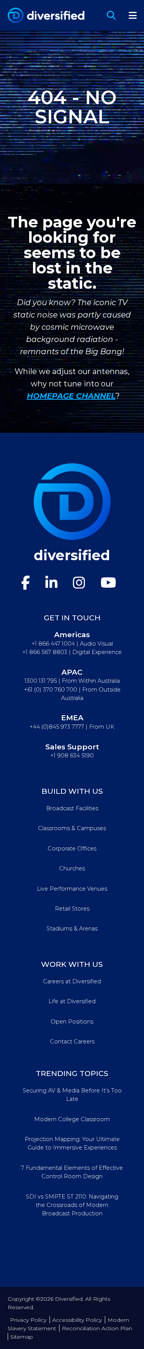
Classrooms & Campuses (72, 828)
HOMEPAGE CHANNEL (71, 396)
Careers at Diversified (72, 981)
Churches (72, 868)
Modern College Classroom (72, 1119)
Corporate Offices (72, 848)
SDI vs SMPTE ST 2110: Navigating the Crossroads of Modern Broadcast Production (72, 1205)
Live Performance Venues (72, 888)
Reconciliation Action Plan (97, 1328)
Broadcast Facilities (72, 808)
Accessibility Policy (77, 1319)
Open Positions (72, 1021)
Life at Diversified (72, 1001)
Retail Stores (72, 908)
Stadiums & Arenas (72, 928)
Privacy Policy (28, 1319)
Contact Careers (72, 1041)
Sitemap (21, 1336)
